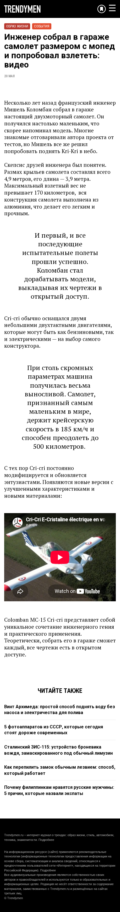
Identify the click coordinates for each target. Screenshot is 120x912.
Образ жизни (17, 26)
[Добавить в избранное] (101, 9)
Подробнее (46, 839)
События (41, 26)
